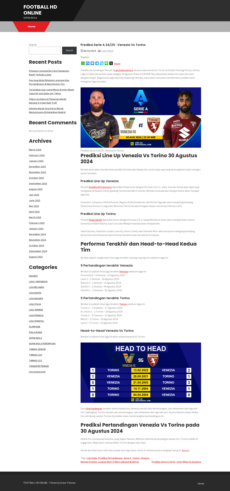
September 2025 (38, 183)
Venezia (123, 271)
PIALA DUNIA (35, 332)
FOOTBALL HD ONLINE (40, 9)
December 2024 (37, 234)
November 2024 (37, 240)
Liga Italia (92, 458)
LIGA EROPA (35, 292)
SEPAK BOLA (35, 338)
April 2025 (34, 211)
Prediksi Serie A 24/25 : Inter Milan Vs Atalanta (176, 461)
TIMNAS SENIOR (37, 349)
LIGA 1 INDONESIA (38, 281)
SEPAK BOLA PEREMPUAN (42, 343)
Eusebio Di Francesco (100, 187)
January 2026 (36, 161)
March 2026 (35, 149)
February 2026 (37, 155)
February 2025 (37, 223)
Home (31, 26)
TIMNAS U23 (35, 360)
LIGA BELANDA (36, 287)
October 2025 (36, 177)
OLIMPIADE (34, 326)
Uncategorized (37, 371)
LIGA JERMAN (36, 309)
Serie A (127, 458)
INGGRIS (33, 276)
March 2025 (35, 217)
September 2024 (38, 251)
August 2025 (36, 189)
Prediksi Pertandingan (110, 458)
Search (33, 44)
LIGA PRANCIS (36, 315)
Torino (123, 304)
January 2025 (36, 228)
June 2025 (34, 200)
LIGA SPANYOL (36, 321)
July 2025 (34, 194)
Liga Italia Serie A (123, 70)
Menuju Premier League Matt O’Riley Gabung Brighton (110, 461)
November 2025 (37, 172)
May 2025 (34, 206)
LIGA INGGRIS (36, 298)
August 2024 (36, 256)
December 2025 (37, 166)
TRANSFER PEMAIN (39, 366)
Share (117, 63)
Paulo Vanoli (95, 219)
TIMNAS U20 (35, 354)
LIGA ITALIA (107, 50)
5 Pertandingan (93, 408)
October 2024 (36, 245)
